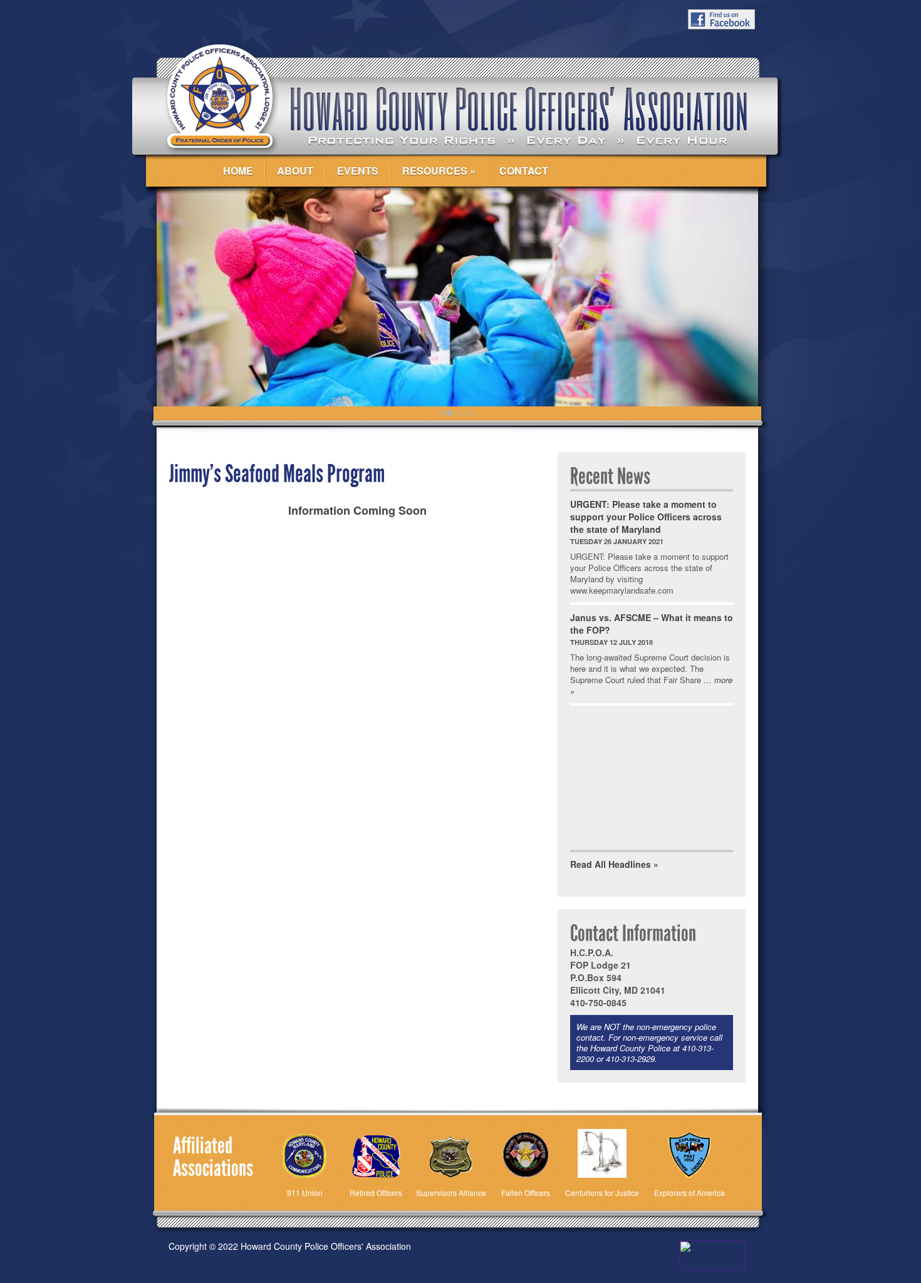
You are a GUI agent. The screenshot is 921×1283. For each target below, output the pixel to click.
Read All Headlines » (614, 864)
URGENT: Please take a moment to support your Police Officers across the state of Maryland (646, 516)
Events (357, 170)
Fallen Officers (525, 1192)
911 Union (305, 1192)
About (295, 170)
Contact (523, 170)
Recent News (610, 476)
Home (238, 170)
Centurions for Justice (602, 1192)
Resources (434, 170)
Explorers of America (689, 1192)
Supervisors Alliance (451, 1192)
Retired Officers (376, 1192)
